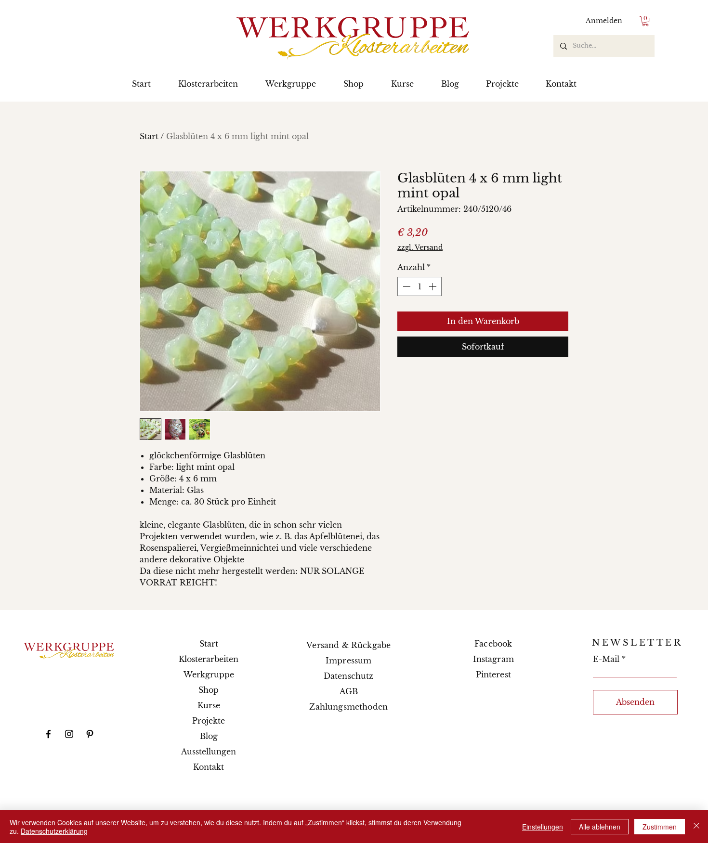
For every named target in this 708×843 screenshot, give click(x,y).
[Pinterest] (89, 733)
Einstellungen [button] (542, 826)
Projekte (208, 721)
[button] (645, 21)
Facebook (493, 643)
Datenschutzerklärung (54, 831)
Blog (209, 736)
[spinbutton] (419, 286)
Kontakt (208, 767)
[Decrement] (405, 286)
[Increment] (433, 286)
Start (149, 136)
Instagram (493, 659)
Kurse (208, 705)
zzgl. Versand (420, 247)
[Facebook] (48, 733)
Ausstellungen (208, 751)
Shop (208, 690)
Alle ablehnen (599, 826)
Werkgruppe (209, 674)
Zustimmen (659, 826)
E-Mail (606, 659)
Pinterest (493, 674)
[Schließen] (696, 826)
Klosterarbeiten (208, 659)
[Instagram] (69, 733)
